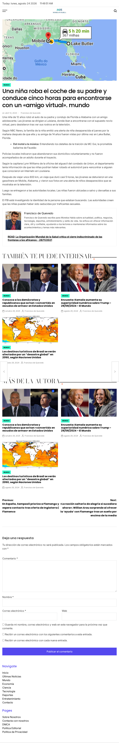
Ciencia (6, 687)
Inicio (5, 672)
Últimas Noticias (11, 676)
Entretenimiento (11, 698)
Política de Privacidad (14, 731)
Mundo (7, 85)
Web (64, 610)
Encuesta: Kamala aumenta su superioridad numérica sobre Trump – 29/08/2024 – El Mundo (86, 302)
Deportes (7, 695)
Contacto (7, 702)
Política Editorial (11, 728)
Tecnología (8, 691)
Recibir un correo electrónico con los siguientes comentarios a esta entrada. (48, 634)
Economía (8, 683)
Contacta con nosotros (15, 720)
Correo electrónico (14, 610)
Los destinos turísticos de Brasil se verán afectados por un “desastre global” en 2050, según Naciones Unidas (29, 354)
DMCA (6, 724)
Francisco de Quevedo (30, 113)
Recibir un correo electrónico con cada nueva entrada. (36, 640)
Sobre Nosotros (11, 717)
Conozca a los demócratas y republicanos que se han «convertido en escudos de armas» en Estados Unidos (28, 302)
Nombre (8, 597)
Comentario (10, 558)
